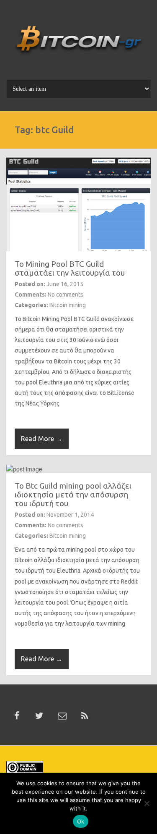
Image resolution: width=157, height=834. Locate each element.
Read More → (41, 438)
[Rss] (84, 715)
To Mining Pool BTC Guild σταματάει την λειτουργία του (70, 268)
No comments (65, 294)
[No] (146, 803)
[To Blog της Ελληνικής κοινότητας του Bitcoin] (78, 43)
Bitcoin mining (67, 305)
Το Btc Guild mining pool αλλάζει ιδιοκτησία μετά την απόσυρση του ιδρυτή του (73, 494)
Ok (81, 821)
